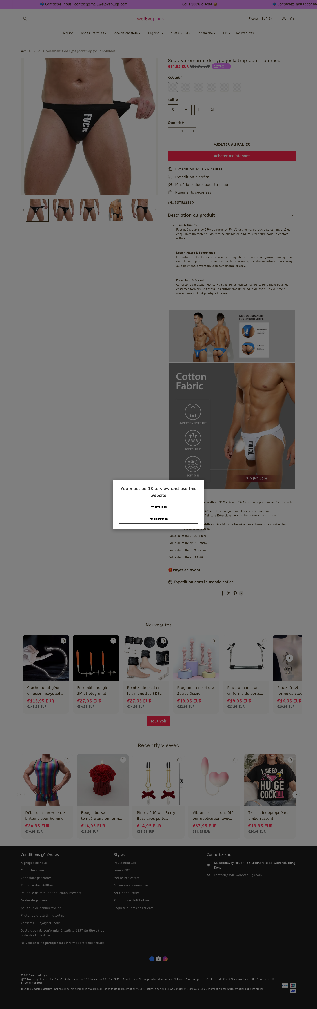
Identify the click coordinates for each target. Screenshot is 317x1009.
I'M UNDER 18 (159, 519)
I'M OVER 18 (158, 507)
